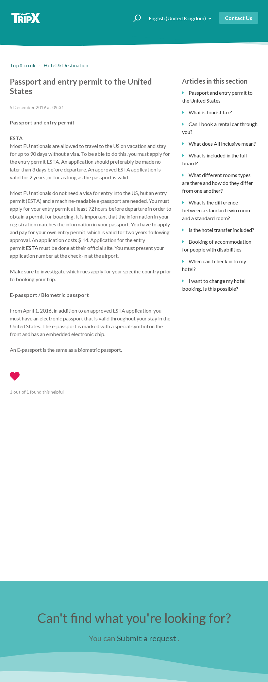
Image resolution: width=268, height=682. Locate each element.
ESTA (32, 248)
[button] (134, 18)
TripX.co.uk (23, 65)
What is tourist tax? (210, 112)
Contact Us (238, 18)
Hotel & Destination (65, 65)
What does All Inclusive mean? (222, 143)
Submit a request (146, 638)
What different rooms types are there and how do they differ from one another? (217, 183)
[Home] (26, 17)
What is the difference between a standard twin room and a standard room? (216, 210)
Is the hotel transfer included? (221, 230)
